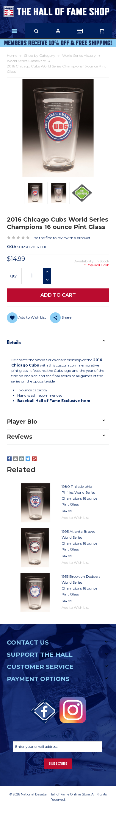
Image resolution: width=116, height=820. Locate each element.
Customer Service (40, 666)
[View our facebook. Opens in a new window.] (44, 711)
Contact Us (28, 642)
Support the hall (40, 654)
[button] (58, 342)
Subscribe (58, 764)
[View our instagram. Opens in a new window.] (72, 710)
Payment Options (38, 678)
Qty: (14, 276)
